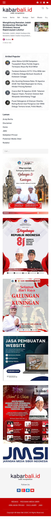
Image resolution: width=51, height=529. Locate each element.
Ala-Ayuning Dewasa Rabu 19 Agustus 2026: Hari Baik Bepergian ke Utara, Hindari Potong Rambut (28, 84)
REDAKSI (14, 502)
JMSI (5, 131)
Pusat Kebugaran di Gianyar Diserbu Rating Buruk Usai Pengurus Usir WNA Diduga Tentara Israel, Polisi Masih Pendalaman (28, 104)
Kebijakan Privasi (10, 135)
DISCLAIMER (31, 505)
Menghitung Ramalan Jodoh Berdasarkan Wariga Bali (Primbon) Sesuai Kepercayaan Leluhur (17, 26)
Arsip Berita (8, 119)
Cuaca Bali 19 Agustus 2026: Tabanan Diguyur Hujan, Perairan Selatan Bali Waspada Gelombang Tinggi (28, 94)
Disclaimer (7, 123)
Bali (18, 17)
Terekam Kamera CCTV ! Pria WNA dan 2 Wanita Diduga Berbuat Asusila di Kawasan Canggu (28, 74)
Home (5, 17)
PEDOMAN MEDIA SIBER (29, 502)
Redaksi (6, 143)
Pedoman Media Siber (12, 139)
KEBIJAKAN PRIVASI (16, 505)
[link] (37, 2)
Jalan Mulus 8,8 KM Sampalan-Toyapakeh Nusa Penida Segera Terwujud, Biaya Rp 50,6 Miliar (25, 64)
